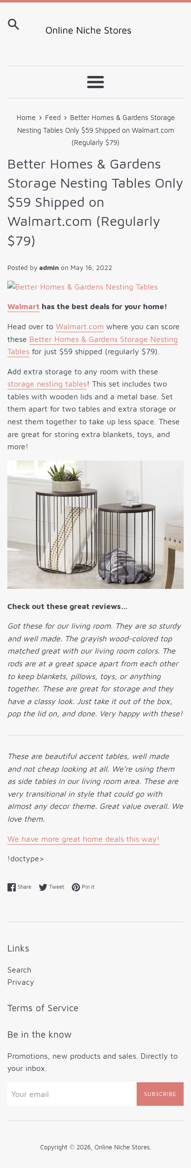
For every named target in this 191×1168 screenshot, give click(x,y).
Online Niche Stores (122, 1147)
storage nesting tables (47, 383)
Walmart (23, 306)
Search (19, 969)
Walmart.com (80, 326)
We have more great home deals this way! (83, 838)
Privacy (20, 981)
